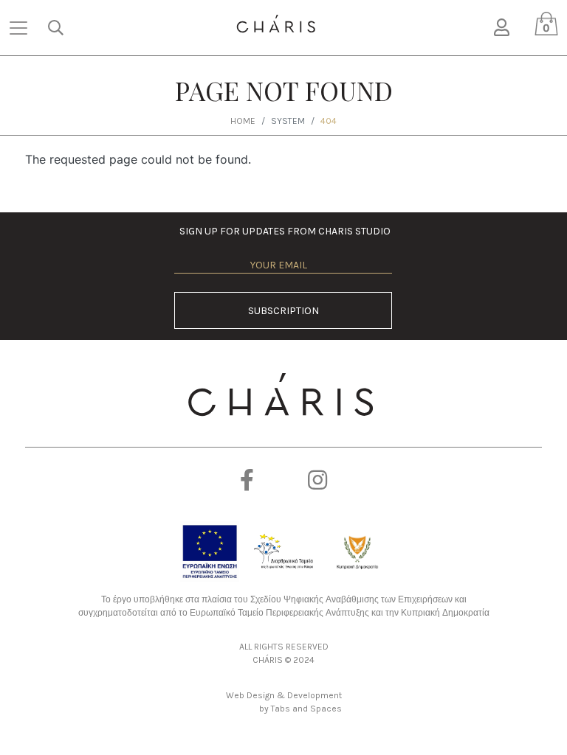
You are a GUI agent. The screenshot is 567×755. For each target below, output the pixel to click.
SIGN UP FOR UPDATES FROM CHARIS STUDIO (283, 231)
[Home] (276, 24)
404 (328, 121)
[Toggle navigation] (18, 28)
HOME (242, 121)
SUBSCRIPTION (283, 311)
